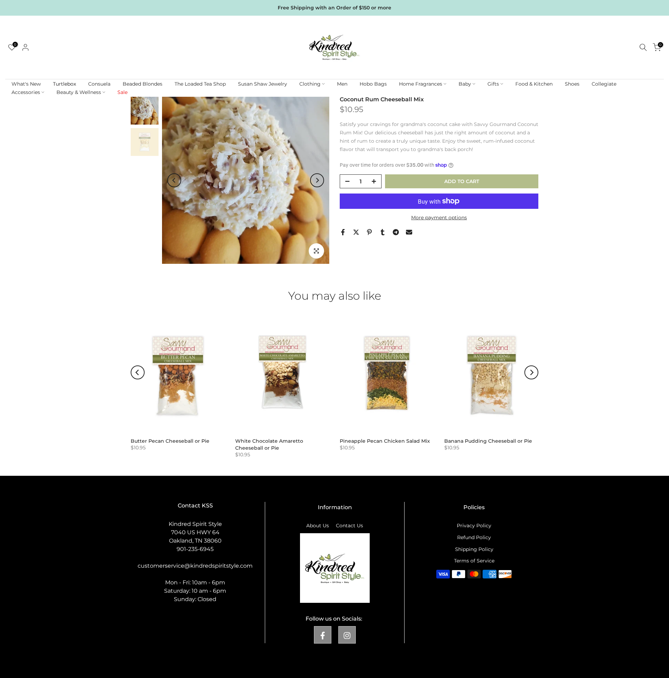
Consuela (99, 84)
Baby (465, 84)
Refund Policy (474, 537)
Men (342, 84)
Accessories (25, 92)
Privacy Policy (474, 525)
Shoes (572, 84)
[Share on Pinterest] (369, 232)
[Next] (317, 180)
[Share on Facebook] (343, 232)
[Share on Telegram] (396, 232)
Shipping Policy (474, 549)
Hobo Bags (373, 84)
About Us (317, 525)
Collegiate (604, 84)
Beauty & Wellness (78, 92)
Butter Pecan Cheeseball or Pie (170, 441)
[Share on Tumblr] (382, 232)
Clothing (310, 84)
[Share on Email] (409, 232)
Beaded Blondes (142, 84)
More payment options (439, 217)
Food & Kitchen (534, 84)
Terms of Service (474, 561)
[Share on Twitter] (356, 232)
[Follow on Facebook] (322, 634)
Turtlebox (64, 84)
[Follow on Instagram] (347, 634)
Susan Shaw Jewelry (262, 84)
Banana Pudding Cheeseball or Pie (488, 441)
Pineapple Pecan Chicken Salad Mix (385, 441)
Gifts (493, 84)
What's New (26, 84)
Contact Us (349, 525)
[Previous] (174, 180)
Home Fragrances (420, 84)
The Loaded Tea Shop (200, 84)
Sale (122, 92)
